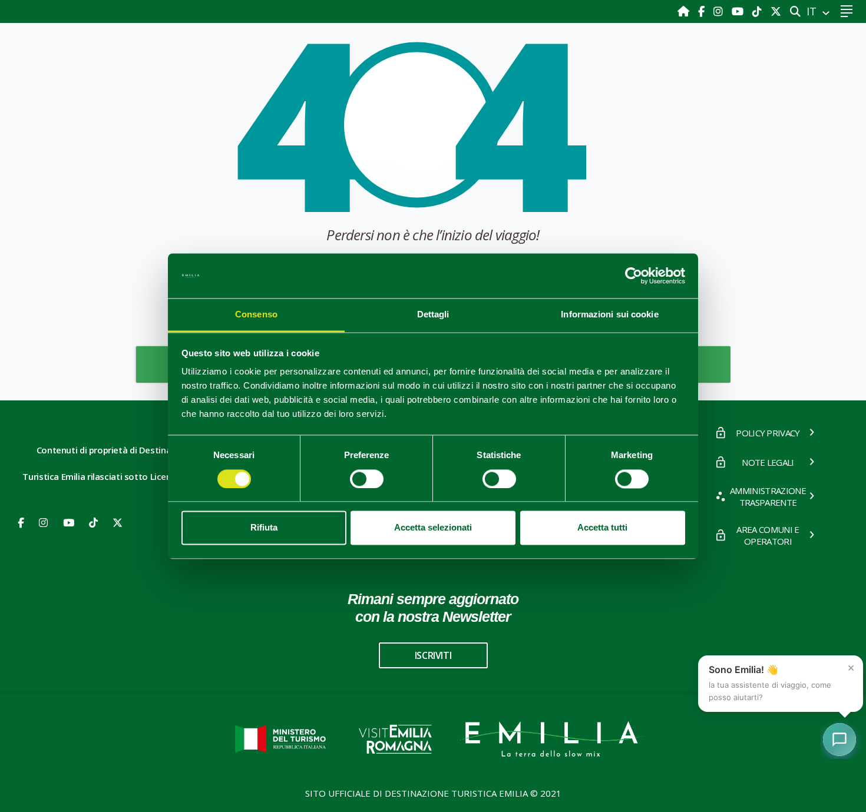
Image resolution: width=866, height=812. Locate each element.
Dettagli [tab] (433, 315)
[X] (776, 11)
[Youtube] (739, 11)
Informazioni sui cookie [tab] (609, 315)
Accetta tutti (602, 528)
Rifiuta (263, 528)
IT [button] (812, 11)
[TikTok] (758, 11)
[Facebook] (703, 11)
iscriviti (433, 655)
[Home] (684, 11)
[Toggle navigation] (846, 11)
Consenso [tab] (256, 315)
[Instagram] (719, 11)
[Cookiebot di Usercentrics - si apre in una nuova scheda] (633, 275)
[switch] (367, 478)
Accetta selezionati (433, 528)
